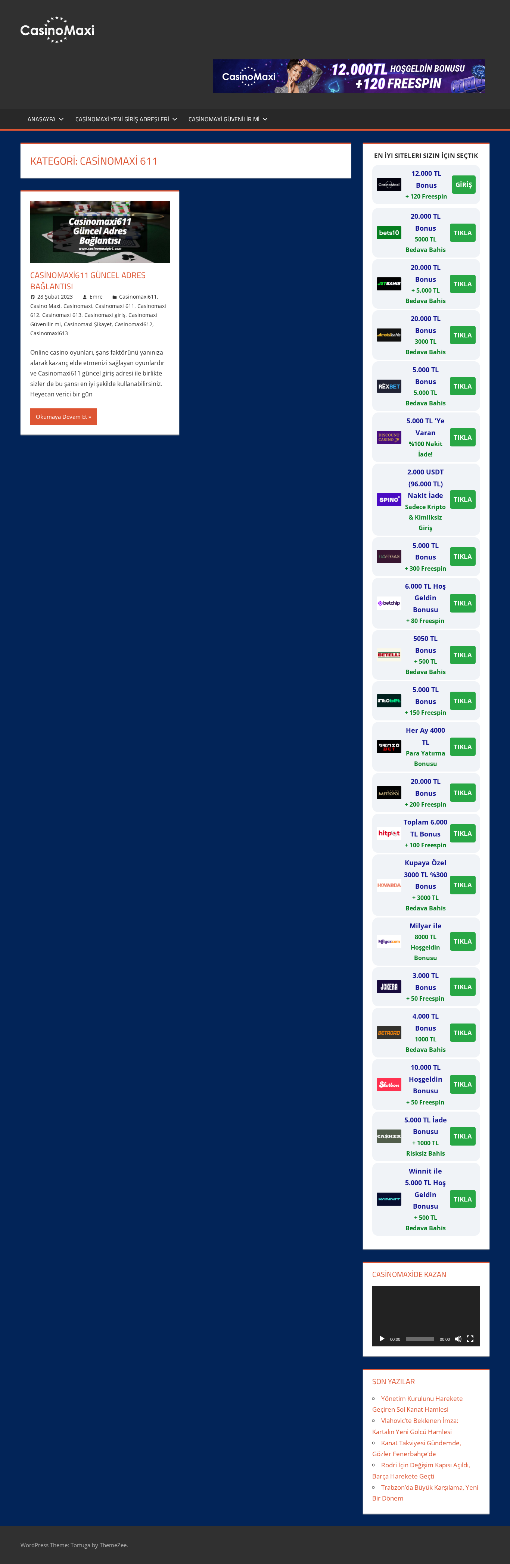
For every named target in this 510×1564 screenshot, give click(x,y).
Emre (96, 296)
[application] (426, 1316)
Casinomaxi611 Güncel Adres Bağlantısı (88, 281)
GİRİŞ (463, 184)
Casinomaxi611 (138, 296)
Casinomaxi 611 (114, 305)
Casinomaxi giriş (104, 314)
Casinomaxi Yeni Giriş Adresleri (122, 119)
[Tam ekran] (470, 1339)
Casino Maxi (45, 305)
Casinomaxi (77, 305)
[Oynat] (382, 1339)
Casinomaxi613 (49, 333)
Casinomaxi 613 (61, 314)
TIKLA (463, 232)
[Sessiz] (458, 1339)
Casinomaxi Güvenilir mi (224, 119)
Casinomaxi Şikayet (88, 324)
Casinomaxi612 (133, 324)
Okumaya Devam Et (61, 416)
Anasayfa (42, 119)
